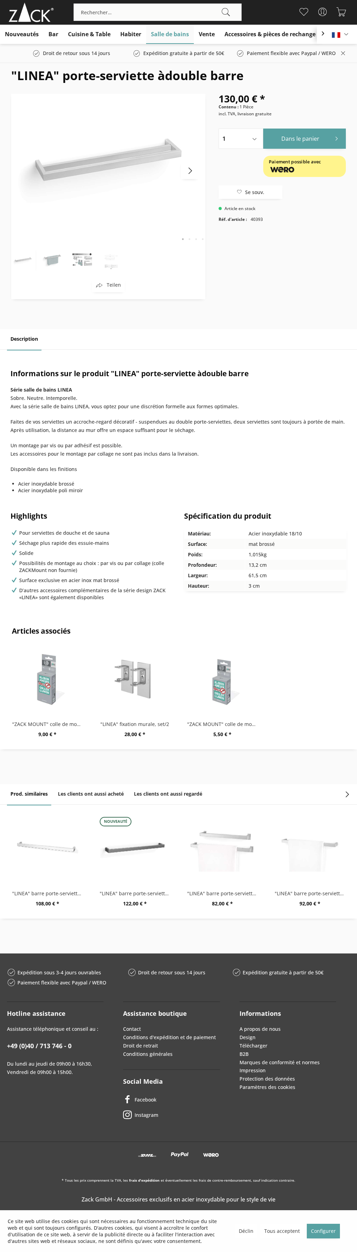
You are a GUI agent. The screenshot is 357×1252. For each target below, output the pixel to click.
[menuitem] (158, 12)
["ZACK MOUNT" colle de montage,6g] (222, 679)
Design (248, 1037)
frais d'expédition (144, 1180)
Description (24, 338)
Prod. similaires (29, 793)
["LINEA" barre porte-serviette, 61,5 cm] (309, 848)
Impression (253, 1070)
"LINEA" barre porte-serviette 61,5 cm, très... (49, 893)
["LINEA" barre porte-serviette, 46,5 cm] (222, 848)
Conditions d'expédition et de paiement (169, 1037)
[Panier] (341, 12)
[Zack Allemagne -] (29, 12)
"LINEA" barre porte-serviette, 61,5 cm (311, 893)
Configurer (323, 1231)
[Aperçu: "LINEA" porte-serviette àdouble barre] (23, 259)
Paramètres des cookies (267, 1087)
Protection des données (267, 1078)
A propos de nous (260, 1029)
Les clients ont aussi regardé (168, 793)
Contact (132, 1029)
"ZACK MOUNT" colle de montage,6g (224, 724)
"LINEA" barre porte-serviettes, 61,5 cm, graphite (136, 893)
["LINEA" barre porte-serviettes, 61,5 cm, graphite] (134, 848)
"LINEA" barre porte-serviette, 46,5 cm (224, 893)
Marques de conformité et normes (280, 1062)
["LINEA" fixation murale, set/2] (134, 679)
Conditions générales (148, 1054)
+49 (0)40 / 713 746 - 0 (39, 1046)
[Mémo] (304, 12)
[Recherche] (226, 12)
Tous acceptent (282, 1231)
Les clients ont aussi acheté (91, 793)
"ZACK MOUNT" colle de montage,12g (49, 724)
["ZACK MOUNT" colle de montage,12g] (47, 679)
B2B (244, 1054)
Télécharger (253, 1045)
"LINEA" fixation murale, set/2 (134, 724)
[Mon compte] (323, 12)
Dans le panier (300, 138)
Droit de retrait (140, 1045)
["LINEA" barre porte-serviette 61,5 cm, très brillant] (47, 848)
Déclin (246, 1231)
